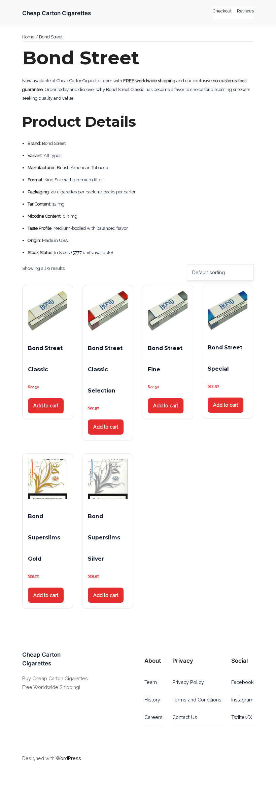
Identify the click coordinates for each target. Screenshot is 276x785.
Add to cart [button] (45, 405)
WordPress (68, 758)
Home (28, 36)
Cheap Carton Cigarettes (56, 13)
